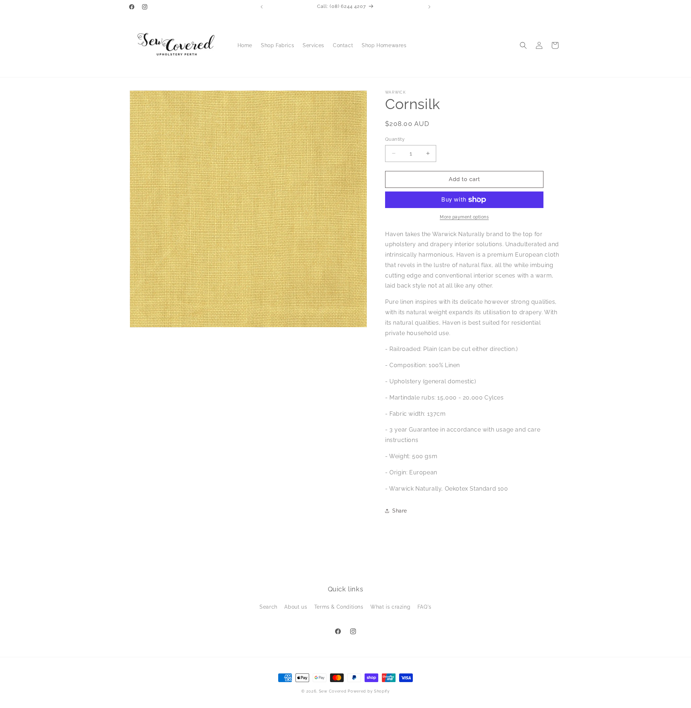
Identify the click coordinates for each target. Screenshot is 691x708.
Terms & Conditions (338, 606)
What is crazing (390, 606)
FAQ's (424, 606)
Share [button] (399, 511)
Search (268, 606)
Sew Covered (333, 691)
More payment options (464, 217)
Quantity (395, 139)
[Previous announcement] (262, 7)
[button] (523, 45)
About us (295, 606)
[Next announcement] (429, 7)
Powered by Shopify (369, 691)
